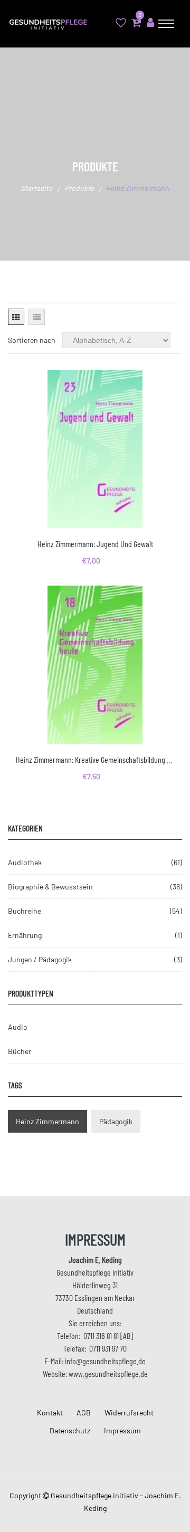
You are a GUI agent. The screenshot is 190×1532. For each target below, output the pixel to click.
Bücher (19, 1051)
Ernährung (25, 935)
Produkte (79, 188)
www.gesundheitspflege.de (108, 1373)
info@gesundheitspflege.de (105, 1361)
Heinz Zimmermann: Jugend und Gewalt (95, 544)
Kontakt (50, 1412)
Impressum (122, 1430)
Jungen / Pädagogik (40, 959)
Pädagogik (115, 1121)
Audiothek (25, 862)
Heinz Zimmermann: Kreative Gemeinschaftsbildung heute (95, 759)
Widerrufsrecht (129, 1412)
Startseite (36, 188)
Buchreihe (24, 910)
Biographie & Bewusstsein (50, 886)
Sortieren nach (31, 340)
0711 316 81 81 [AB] (108, 1335)
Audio (17, 1026)
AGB (84, 1412)
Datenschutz (70, 1430)
